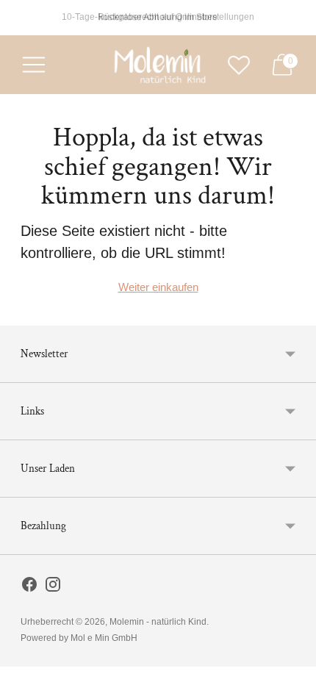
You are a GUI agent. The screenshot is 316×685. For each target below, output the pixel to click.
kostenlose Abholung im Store (158, 17)
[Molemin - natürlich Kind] (158, 65)
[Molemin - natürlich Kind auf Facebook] (29, 587)
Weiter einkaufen (158, 287)
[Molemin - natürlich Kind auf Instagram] (53, 587)
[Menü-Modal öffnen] (33, 64)
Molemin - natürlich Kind (158, 622)
